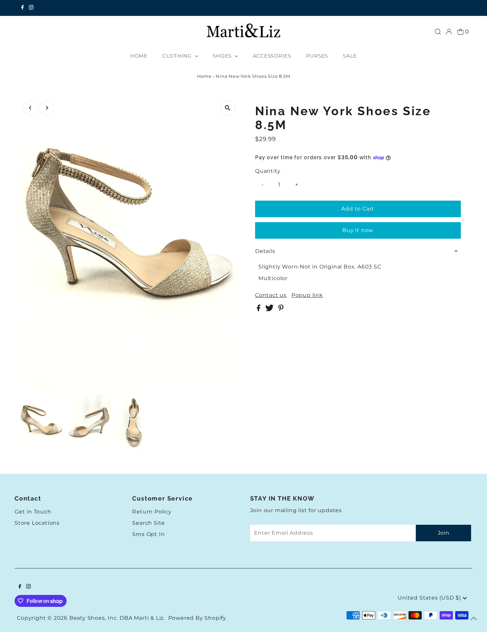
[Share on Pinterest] (281, 309)
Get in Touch (33, 512)
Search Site (148, 523)
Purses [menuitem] (317, 56)
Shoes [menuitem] (223, 56)
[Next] (46, 107)
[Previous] (30, 107)
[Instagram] (31, 8)
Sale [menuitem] (350, 56)
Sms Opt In (148, 534)
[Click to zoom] (227, 108)
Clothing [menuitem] (177, 56)
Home (204, 76)
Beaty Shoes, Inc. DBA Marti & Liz (116, 618)
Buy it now (357, 230)
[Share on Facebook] (259, 309)
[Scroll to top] (473, 618)
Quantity (267, 171)
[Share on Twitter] (270, 309)
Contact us (271, 295)
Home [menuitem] (138, 56)
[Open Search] (438, 32)
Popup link (307, 295)
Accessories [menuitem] (272, 56)
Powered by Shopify (197, 618)
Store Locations (37, 523)
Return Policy (151, 512)
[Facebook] (23, 8)
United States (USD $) (430, 598)
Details (265, 251)
